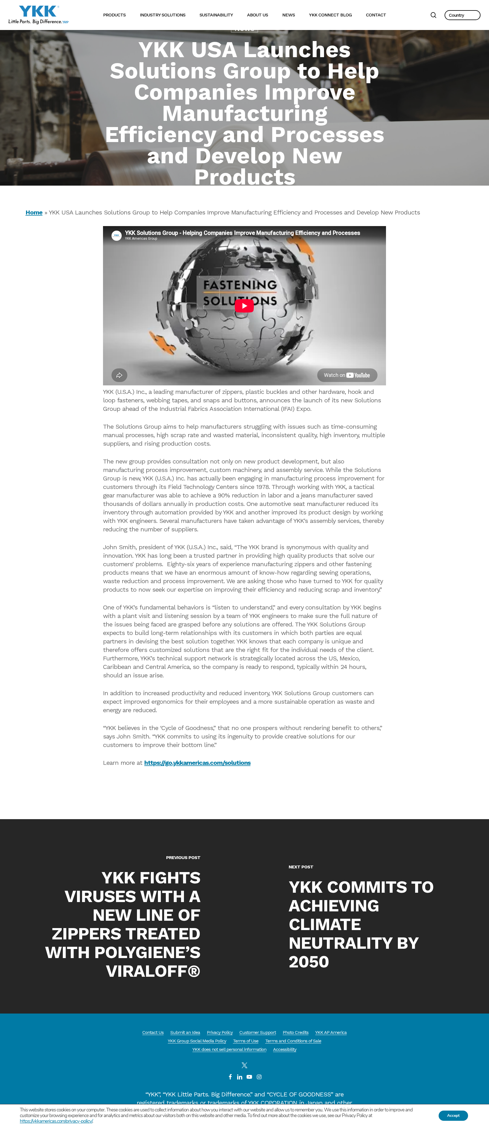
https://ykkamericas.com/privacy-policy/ (56, 1121)
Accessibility (284, 1049)
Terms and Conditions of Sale (293, 1041)
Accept (453, 1115)
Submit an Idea (185, 1032)
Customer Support (257, 1032)
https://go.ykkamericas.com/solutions (197, 762)
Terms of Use (245, 1041)
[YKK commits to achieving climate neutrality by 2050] (366, 916)
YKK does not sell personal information (229, 1049)
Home (33, 212)
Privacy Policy (220, 1032)
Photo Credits (295, 1032)
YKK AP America (331, 1032)
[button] (462, 15)
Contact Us (153, 1032)
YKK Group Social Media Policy (197, 1041)
